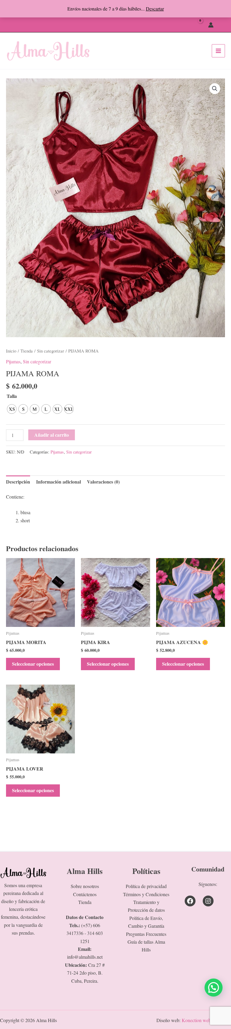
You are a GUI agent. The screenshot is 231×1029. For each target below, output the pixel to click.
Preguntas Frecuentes (146, 934)
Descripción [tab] (18, 481)
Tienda (26, 351)
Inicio (11, 351)
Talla (12, 395)
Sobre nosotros (85, 886)
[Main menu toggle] (218, 50)
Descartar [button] (155, 8)
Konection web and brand (206, 1020)
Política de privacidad (146, 886)
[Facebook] (190, 901)
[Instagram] (208, 901)
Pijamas (13, 361)
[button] (222, 25)
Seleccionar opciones (33, 663)
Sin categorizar (50, 351)
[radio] (11, 409)
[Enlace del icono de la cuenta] (211, 25)
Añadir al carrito (51, 434)
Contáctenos (85, 894)
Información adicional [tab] (58, 481)
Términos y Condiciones (146, 894)
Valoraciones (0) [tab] (103, 481)
